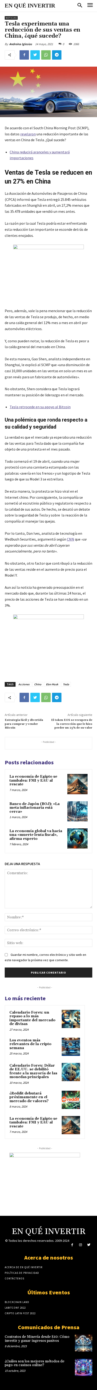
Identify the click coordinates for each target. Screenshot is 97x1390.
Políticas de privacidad (22, 1272)
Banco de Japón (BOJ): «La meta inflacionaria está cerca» (34, 808)
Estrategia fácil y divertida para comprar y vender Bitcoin (24, 723)
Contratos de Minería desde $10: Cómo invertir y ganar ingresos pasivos (37, 1339)
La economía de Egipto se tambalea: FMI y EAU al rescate (33, 780)
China (37, 684)
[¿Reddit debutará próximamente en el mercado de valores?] (71, 1100)
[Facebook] (24, 55)
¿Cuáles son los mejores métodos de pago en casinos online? (34, 1363)
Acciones (23, 684)
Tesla (66, 684)
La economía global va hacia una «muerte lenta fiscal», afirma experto (35, 835)
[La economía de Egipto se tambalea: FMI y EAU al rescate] (77, 784)
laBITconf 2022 (15, 1307)
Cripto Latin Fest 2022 (20, 1313)
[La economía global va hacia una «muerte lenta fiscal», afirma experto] (77, 838)
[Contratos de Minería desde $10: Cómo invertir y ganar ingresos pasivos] (83, 1342)
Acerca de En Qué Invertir (23, 1267)
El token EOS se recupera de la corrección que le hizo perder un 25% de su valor (71, 723)
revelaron (28, 134)
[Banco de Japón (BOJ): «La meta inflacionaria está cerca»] (77, 811)
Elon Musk (52, 684)
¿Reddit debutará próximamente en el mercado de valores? (28, 1097)
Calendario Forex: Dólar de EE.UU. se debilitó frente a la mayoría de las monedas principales (33, 1071)
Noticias (11, 17)
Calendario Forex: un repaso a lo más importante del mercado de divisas (32, 1018)
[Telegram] (56, 55)
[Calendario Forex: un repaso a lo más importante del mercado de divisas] (71, 1019)
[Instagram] (80, 1245)
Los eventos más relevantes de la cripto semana (30, 1044)
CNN (70, 539)
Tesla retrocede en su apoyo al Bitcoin (40, 406)
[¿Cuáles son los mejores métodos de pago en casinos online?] (83, 1367)
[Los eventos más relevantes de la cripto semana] (71, 1047)
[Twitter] (35, 55)
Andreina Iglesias (20, 44)
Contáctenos (14, 1278)
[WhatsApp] (46, 55)
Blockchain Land (17, 1302)
